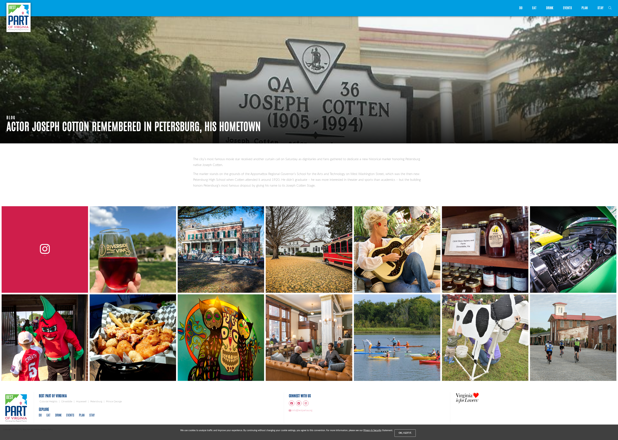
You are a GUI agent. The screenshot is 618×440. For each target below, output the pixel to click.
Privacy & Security (372, 430)
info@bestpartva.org (302, 410)
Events (567, 8)
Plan (585, 8)
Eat (534, 8)
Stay (601, 8)
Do (521, 8)
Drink (549, 8)
